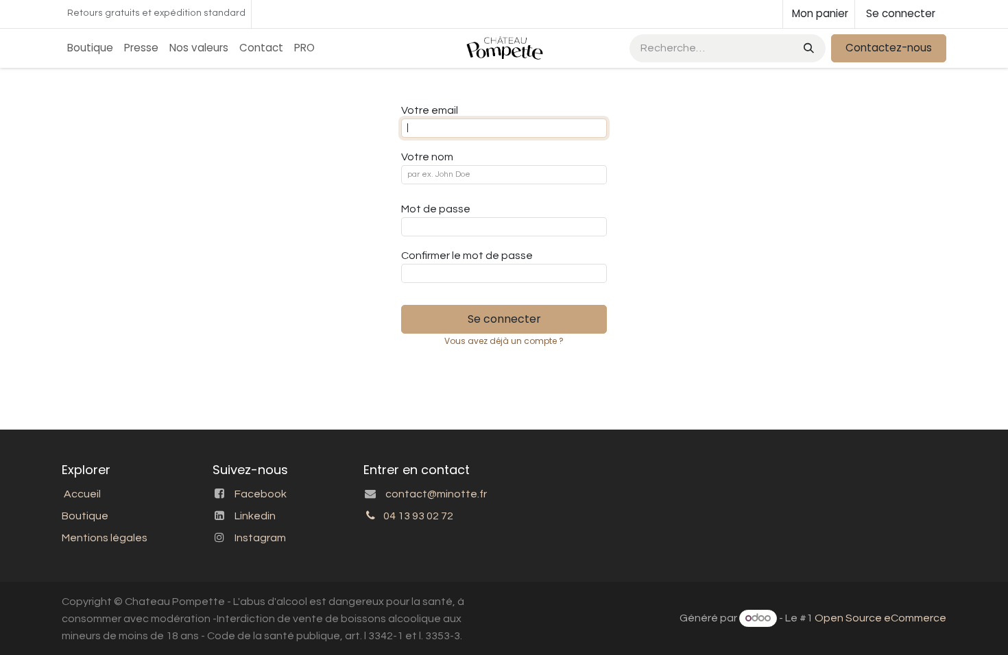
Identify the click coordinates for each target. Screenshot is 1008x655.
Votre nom (427, 156)
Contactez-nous (888, 47)
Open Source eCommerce (880, 618)
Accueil (82, 494)
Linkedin (255, 515)
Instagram (260, 537)
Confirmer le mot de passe (467, 255)
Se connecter (900, 13)
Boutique (85, 515)
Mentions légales (104, 537)
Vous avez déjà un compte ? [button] (504, 341)
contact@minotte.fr (436, 494)
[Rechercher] (807, 48)
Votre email (429, 110)
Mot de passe (435, 208)
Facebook (261, 494)
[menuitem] (90, 48)
